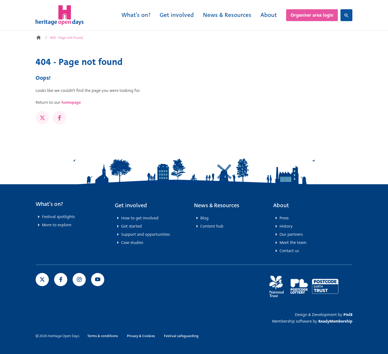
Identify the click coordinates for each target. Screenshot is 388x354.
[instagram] (79, 279)
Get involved (177, 15)
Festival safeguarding (181, 335)
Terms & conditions (102, 335)
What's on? (135, 15)
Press (284, 218)
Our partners (291, 234)
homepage (71, 102)
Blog (204, 218)
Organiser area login (312, 15)
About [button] (281, 205)
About (269, 15)
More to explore (56, 225)
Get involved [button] (131, 205)
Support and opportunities (145, 234)
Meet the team (293, 243)
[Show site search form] (346, 15)
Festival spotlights (58, 217)
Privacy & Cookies (141, 335)
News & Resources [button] (216, 205)
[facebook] (59, 117)
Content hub (211, 226)
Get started (131, 226)
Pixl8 (347, 315)
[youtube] (97, 279)
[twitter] (42, 117)
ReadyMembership (335, 321)
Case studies (132, 243)
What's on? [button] (49, 204)
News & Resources (227, 15)
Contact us (289, 251)
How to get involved (139, 218)
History (286, 226)
